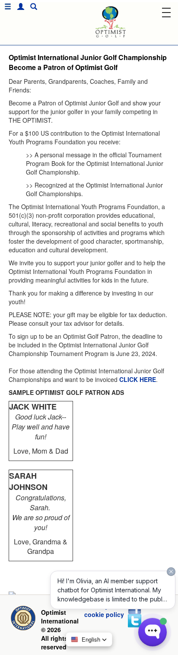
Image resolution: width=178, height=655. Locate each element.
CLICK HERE (137, 379)
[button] (18, 7)
